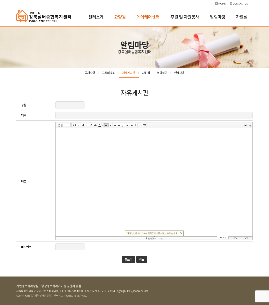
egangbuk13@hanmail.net (132, 291)
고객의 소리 (108, 73)
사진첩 (146, 73)
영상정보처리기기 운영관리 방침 (61, 286)
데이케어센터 (148, 16)
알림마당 (217, 16)
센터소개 (96, 16)
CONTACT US (240, 3)
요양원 (120, 16)
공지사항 (90, 73)
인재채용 (179, 73)
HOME (222, 3)
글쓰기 (128, 259)
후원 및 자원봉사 (184, 16)
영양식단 (162, 73)
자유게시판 (128, 73)
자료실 (242, 16)
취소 (141, 259)
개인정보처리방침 (27, 286)
